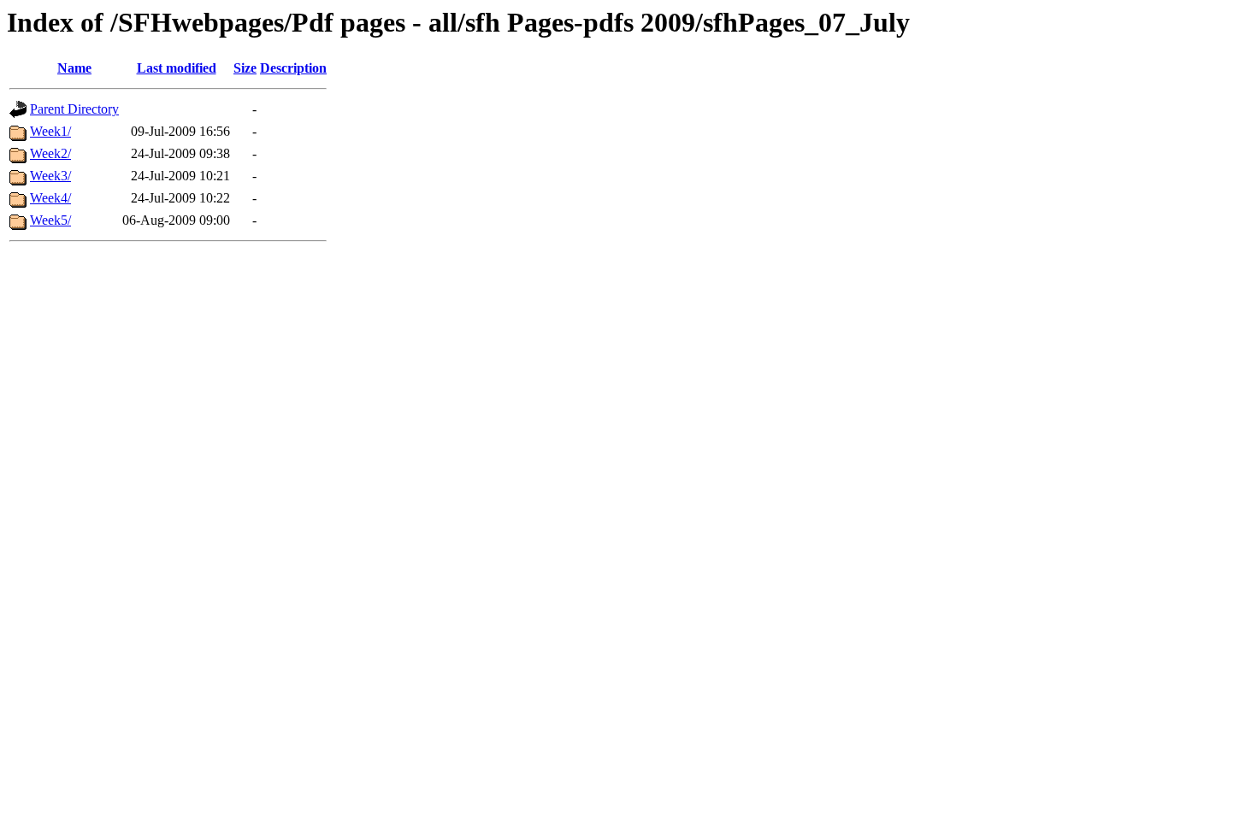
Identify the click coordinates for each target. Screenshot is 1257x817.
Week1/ (50, 131)
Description (293, 68)
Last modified (176, 68)
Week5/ (50, 220)
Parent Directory (74, 109)
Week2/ (50, 153)
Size (245, 68)
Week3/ (50, 175)
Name (74, 68)
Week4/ (50, 198)
